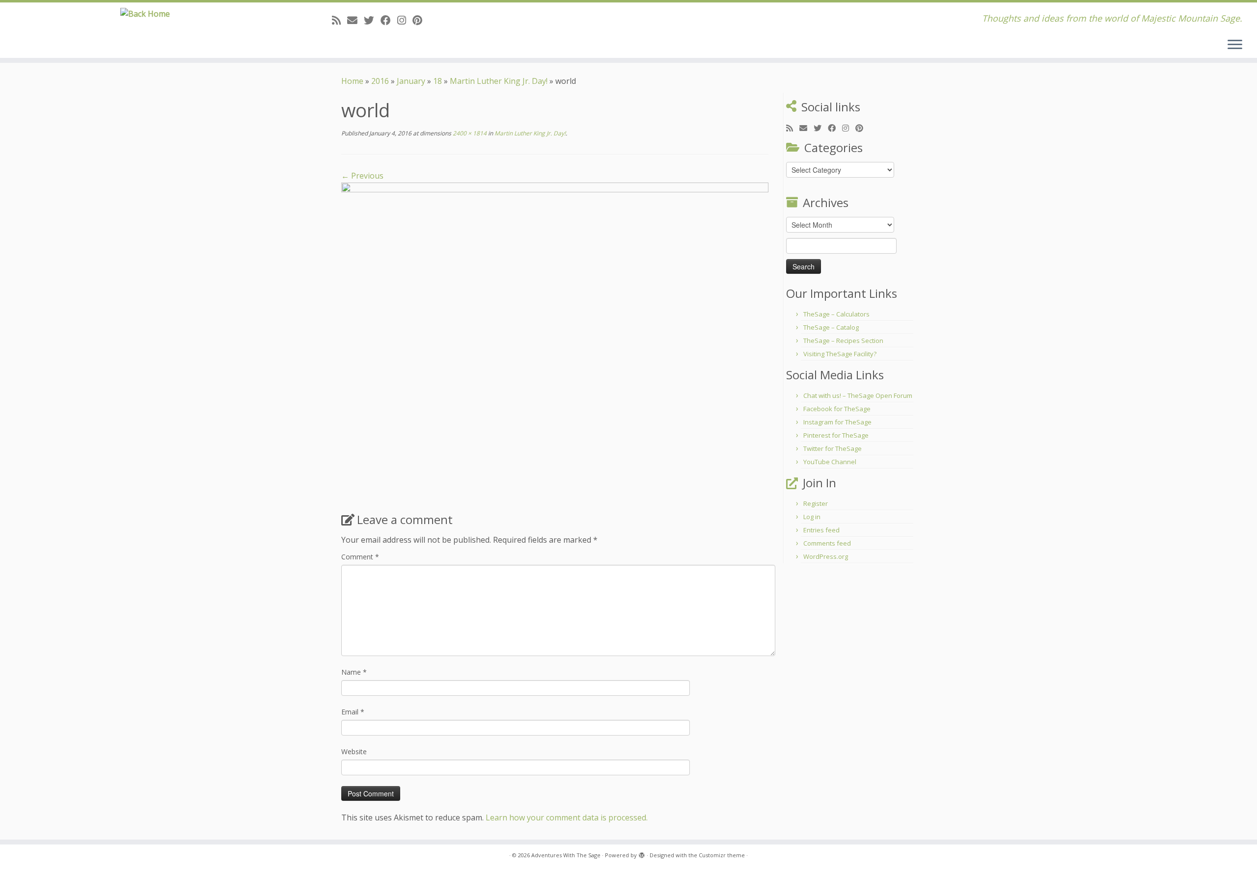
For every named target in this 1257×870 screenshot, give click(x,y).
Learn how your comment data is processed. (567, 817)
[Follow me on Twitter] (372, 20)
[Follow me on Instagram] (404, 20)
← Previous (362, 175)
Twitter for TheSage (832, 448)
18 (437, 81)
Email (352, 711)
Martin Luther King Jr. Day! (498, 81)
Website (354, 751)
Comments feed (827, 543)
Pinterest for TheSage (836, 435)
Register (815, 503)
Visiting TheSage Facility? (839, 353)
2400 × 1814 (469, 133)
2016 (380, 81)
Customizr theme (722, 855)
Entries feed (821, 530)
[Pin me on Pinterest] (420, 20)
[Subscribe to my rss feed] (339, 20)
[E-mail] (355, 20)
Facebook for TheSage (837, 408)
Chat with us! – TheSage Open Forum (857, 395)
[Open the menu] (1235, 45)
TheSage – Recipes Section (843, 340)
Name (354, 672)
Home (352, 81)
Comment (360, 556)
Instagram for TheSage (837, 422)
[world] (554, 343)
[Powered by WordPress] (641, 853)
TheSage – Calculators (836, 314)
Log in (811, 516)
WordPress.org (825, 556)
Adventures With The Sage (566, 855)
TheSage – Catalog (831, 327)
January (411, 81)
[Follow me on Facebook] (389, 20)
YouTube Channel (829, 461)
